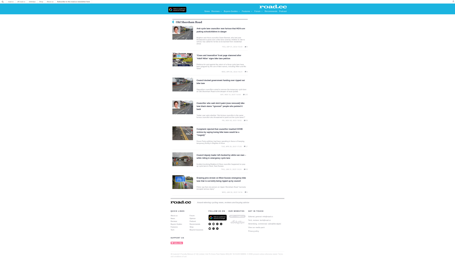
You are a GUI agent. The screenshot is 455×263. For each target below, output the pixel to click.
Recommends (195, 224)
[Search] (3, 1)
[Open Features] (252, 11)
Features (174, 227)
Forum (192, 216)
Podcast (193, 221)
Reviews (174, 221)
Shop (192, 227)
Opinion (193, 218)
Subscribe (178, 243)
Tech (172, 230)
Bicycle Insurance (196, 230)
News (173, 218)
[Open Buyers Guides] (239, 11)
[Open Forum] (262, 11)
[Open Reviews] (221, 11)
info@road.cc (268, 216)
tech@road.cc (265, 220)
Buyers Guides (176, 224)
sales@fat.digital (274, 224)
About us (174, 216)
